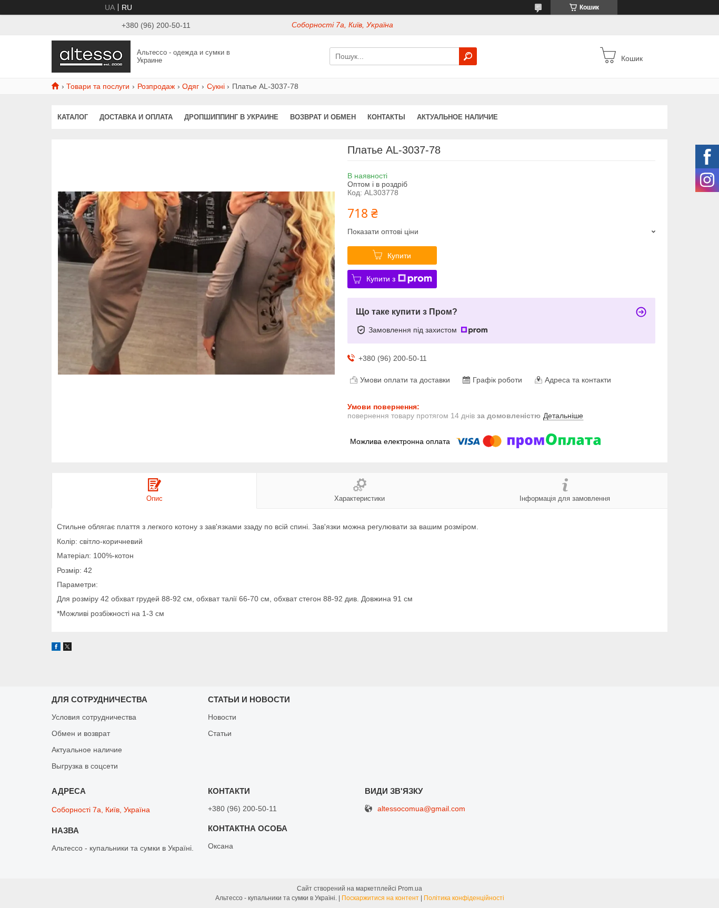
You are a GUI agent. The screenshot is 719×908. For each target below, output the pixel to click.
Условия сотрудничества (94, 717)
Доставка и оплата (136, 117)
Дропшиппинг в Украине (231, 117)
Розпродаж (156, 86)
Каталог (72, 117)
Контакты (386, 117)
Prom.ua (410, 888)
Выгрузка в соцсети (85, 766)
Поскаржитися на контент (380, 898)
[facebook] (56, 648)
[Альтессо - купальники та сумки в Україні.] (91, 56)
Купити (399, 255)
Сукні (216, 86)
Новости (222, 717)
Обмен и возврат (81, 733)
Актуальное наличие (457, 117)
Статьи (220, 733)
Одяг (190, 86)
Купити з (380, 279)
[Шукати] (468, 56)
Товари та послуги (97, 86)
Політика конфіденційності (464, 898)
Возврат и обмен (323, 117)
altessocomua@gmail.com (421, 809)
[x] (67, 648)
